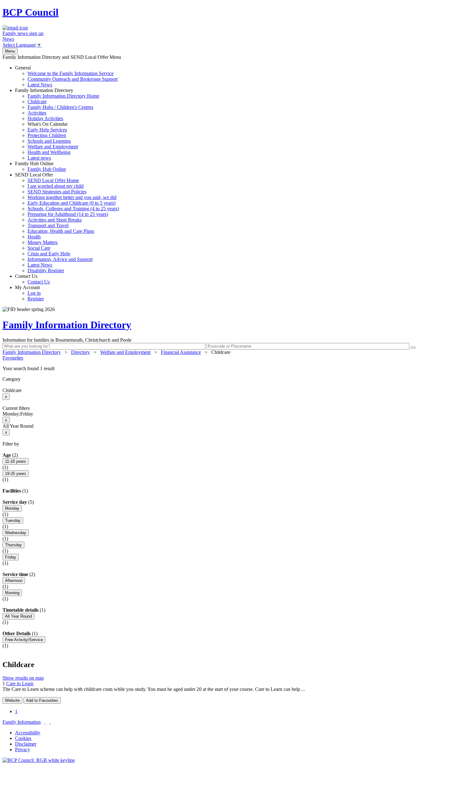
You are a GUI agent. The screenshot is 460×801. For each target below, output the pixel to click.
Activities (37, 112)
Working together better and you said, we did (72, 197)
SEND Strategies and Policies (57, 191)
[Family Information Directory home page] (39, 760)
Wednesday (15, 532)
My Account (29, 293)
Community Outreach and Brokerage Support (73, 79)
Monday (12, 508)
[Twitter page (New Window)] (45, 722)
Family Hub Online (40, 166)
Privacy (22, 749)
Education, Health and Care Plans (61, 231)
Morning (12, 592)
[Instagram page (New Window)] (50, 722)
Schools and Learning (49, 141)
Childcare (37, 101)
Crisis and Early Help (49, 253)
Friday (10, 557)
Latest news (39, 158)
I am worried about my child (56, 186)
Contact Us (32, 278)
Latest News (40, 84)
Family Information (22, 722)
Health (34, 236)
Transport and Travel (48, 225)
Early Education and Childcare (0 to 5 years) (71, 203)
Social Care (39, 248)
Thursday (13, 545)
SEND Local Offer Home (53, 180)
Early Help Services (47, 129)
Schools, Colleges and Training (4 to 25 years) (73, 208)
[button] (230, 368)
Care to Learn (19, 683)
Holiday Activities (45, 118)
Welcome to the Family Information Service (71, 73)
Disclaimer (25, 744)
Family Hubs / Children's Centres (60, 107)
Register (36, 298)
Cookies (23, 738)
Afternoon (14, 580)
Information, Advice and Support (60, 259)
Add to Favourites (42, 700)
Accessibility (27, 732)
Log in (34, 293)
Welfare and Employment (53, 146)
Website (12, 700)
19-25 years (15, 473)
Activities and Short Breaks (55, 219)
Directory (80, 352)
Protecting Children (47, 135)
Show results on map (23, 678)
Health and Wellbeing (49, 152)
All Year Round (18, 616)
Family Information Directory (57, 124)
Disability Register (46, 270)
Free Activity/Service (24, 639)
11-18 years (15, 461)
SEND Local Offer (67, 222)
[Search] (413, 348)
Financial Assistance (181, 352)
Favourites (13, 357)
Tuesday (13, 520)
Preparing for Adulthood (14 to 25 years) (68, 214)
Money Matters (43, 242)
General (66, 76)
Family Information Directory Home (63, 96)
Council (31, 12)
